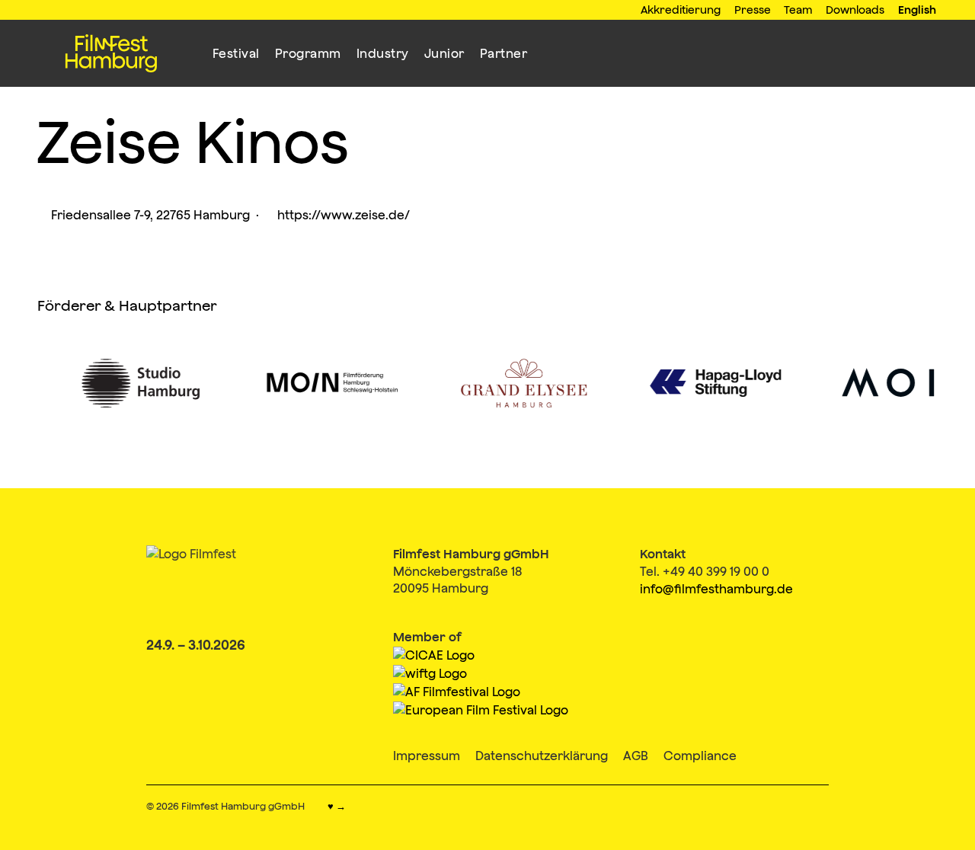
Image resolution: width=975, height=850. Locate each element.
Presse (752, 9)
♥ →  (342, 806)
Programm (308, 53)
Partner (504, 53)
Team (798, 9)
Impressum (426, 755)
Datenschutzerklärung (541, 755)
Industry (382, 53)
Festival (236, 53)
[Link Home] (111, 53)
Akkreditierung (681, 9)
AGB (635, 755)
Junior (444, 53)
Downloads (855, 9)
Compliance (700, 755)
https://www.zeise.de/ (337, 215)
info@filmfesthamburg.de (716, 589)
